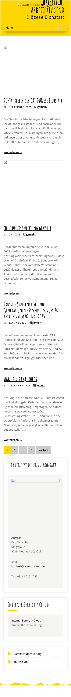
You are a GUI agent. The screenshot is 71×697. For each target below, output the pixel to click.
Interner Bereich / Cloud (26, 620)
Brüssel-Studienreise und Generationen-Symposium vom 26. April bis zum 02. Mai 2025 (31, 310)
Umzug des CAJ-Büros (20, 379)
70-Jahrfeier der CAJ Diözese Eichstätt (33, 100)
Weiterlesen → (13, 152)
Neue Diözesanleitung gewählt (27, 228)
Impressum (20, 662)
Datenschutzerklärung (27, 654)
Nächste (43, 450)
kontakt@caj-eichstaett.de (28, 566)
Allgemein (40, 107)
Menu (9, 28)
